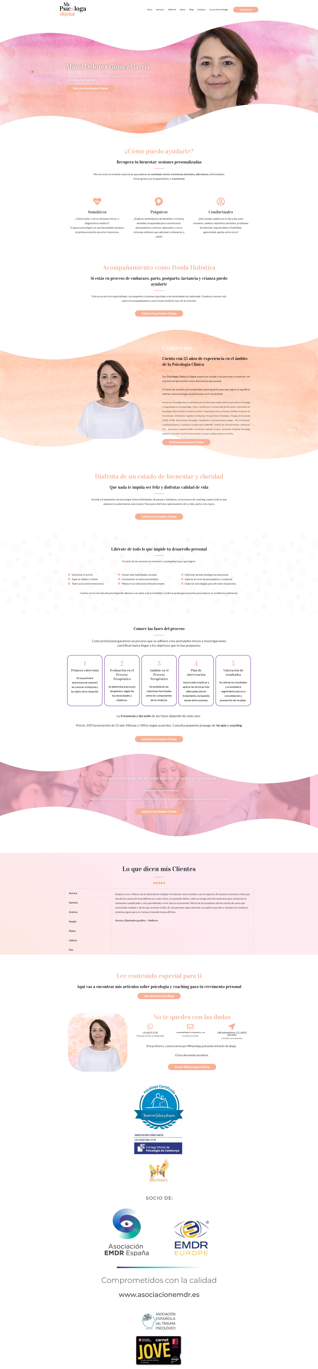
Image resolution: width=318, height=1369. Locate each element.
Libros (182, 9)
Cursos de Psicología (218, 9)
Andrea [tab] (73, 911)
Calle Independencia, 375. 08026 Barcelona (232, 1033)
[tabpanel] (182, 909)
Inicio (149, 9)
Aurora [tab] (73, 893)
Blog (191, 9)
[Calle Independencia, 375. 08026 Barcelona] (232, 1026)
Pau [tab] (71, 949)
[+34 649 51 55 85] (150, 1026)
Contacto (201, 9)
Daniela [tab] (73, 902)
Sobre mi (172, 9)
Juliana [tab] (73, 940)
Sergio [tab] (72, 921)
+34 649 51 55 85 (150, 1032)
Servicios (160, 9)
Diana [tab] (72, 930)
